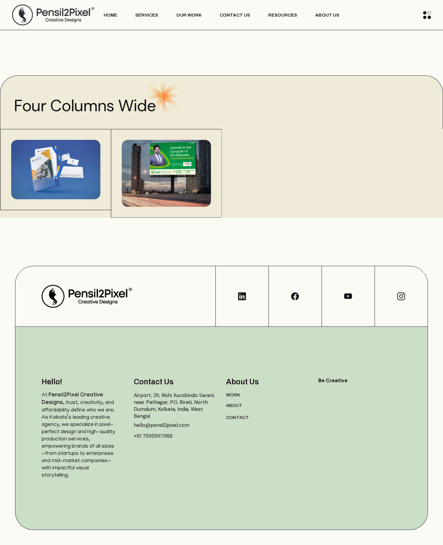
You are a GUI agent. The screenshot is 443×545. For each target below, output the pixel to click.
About (234, 405)
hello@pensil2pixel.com (162, 425)
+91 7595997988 (153, 436)
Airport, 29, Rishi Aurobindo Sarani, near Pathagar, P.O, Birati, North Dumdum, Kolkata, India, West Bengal (174, 405)
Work (233, 394)
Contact (237, 417)
